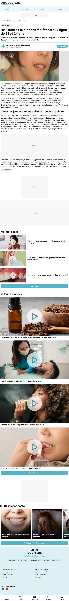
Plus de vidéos (13, 294)
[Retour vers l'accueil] (34, 3)
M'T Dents (5, 84)
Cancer (46, 560)
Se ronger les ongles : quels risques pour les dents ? (21, 468)
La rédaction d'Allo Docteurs (20, 45)
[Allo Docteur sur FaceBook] (3, 588)
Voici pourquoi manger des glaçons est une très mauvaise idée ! (46, 259)
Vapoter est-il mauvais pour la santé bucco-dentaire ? (22, 425)
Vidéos (21, 599)
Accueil (3, 21)
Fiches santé (34, 599)
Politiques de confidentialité (44, 572)
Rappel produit (22, 560)
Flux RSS (4, 577)
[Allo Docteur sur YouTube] (7, 588)
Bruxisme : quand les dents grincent (43, 536)
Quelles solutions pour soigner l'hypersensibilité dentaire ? (46, 242)
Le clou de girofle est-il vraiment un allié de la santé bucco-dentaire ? (28, 338)
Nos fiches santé (14, 505)
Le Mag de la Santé (35, 560)
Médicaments (56, 560)
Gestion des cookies (41, 569)
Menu (62, 599)
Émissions (60, 9)
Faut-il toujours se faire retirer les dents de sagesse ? (22, 381)
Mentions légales (7, 572)
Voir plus (34, 286)
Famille (42, 9)
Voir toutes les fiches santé (34, 543)
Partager (63, 46)
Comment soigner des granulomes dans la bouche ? (47, 275)
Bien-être (25, 9)
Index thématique (40, 574)
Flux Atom (38, 577)
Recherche (48, 599)
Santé (8, 9)
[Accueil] (35, 553)
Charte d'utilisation (8, 574)
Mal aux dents (23, 21)
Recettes (12, 560)
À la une (7, 599)
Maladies (14, 21)
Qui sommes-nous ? (8, 569)
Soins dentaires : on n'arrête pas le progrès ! (15, 536)
